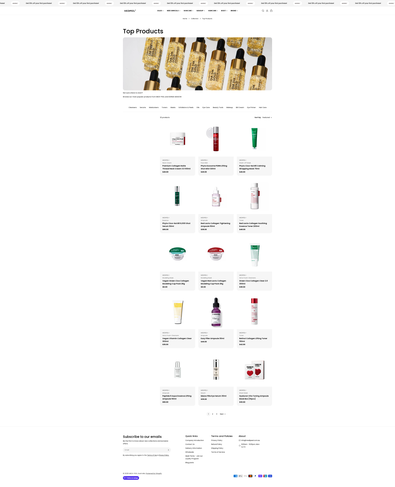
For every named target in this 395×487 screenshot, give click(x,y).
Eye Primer (251, 107)
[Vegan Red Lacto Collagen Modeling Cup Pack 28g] (216, 254)
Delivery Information (193, 448)
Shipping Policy (217, 448)
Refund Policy (216, 444)
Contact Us (190, 444)
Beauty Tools (218, 107)
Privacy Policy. (164, 455)
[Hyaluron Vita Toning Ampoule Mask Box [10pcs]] (254, 369)
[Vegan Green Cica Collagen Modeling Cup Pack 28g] (177, 254)
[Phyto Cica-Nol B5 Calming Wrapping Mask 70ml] (254, 139)
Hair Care (263, 107)
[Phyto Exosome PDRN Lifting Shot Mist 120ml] (216, 139)
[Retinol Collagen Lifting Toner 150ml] (254, 311)
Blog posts (189, 462)
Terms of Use (152, 455)
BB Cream (240, 107)
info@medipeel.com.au (250, 440)
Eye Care (206, 107)
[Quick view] (192, 125)
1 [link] (208, 414)
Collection (194, 19)
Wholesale (189, 452)
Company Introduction (194, 440)
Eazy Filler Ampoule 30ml (212, 338)
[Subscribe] (168, 450)
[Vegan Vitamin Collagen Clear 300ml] (177, 311)
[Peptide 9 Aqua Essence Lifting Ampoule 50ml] (177, 369)
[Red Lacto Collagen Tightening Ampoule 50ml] (216, 196)
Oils (197, 107)
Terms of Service (218, 452)
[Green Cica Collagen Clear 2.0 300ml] (254, 254)
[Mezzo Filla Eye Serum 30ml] (216, 369)
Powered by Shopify (154, 473)
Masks (172, 107)
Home (185, 19)
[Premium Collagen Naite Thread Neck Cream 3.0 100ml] (177, 139)
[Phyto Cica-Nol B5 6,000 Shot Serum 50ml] (177, 196)
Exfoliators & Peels (186, 107)
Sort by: (258, 117)
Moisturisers (154, 107)
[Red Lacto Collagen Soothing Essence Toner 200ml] (254, 196)
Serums (143, 107)
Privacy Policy (216, 440)
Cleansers (133, 107)
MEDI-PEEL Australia (137, 473)
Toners (164, 107)
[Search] (263, 11)
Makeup (229, 107)
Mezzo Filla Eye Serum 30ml (213, 396)
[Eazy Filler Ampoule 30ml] (216, 311)
